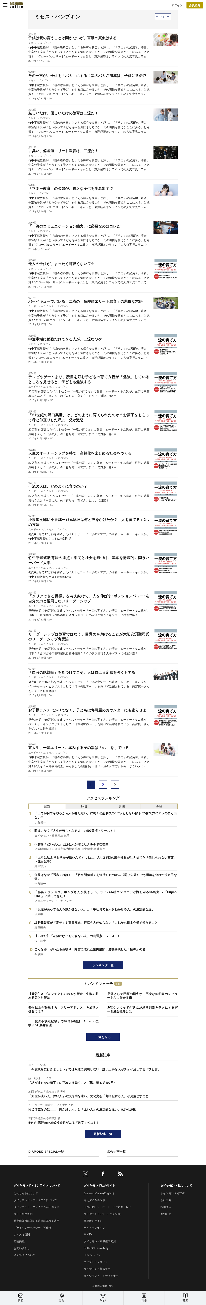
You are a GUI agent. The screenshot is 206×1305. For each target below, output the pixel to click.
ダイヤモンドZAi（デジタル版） (103, 1214)
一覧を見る (103, 1037)
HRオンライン (92, 1255)
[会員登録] (194, 5)
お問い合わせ (22, 1248)
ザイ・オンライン (94, 1227)
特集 (144, 1300)
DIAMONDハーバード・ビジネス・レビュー (110, 1207)
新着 (21, 1300)
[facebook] (103, 1175)
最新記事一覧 (103, 1134)
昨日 (84, 806)
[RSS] (120, 1175)
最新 (47, 806)
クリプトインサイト (96, 1262)
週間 (121, 806)
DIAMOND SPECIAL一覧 (46, 1151)
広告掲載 (19, 1241)
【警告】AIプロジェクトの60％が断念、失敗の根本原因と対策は (63, 995)
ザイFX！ (89, 1234)
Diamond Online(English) (99, 1193)
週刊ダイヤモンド (94, 1200)
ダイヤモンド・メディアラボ (101, 1275)
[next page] (115, 785)
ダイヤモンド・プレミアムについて (35, 1200)
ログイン (177, 5)
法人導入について (24, 1255)
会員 (159, 806)
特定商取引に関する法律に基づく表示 (36, 1221)
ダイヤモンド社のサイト (99, 1185)
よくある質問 (22, 1234)
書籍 (185, 1300)
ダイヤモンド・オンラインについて (37, 1185)
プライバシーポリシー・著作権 (32, 1227)
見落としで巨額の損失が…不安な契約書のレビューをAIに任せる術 (142, 995)
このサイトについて (26, 1193)
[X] (85, 1175)
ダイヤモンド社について (176, 1185)
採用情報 (166, 1207)
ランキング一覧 (103, 965)
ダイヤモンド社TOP (173, 1193)
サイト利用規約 (23, 1214)
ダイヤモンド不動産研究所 (100, 1241)
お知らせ (166, 1214)
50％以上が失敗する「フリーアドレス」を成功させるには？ (63, 1009)
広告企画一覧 (116, 1151)
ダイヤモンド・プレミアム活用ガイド (36, 1207)
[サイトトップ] (16, 5)
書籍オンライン (93, 1221)
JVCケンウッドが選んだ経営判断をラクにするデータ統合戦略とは (142, 1009)
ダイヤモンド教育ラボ (97, 1269)
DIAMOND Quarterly (96, 1248)
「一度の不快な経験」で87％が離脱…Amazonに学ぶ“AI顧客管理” (63, 1023)
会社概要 (166, 1200)
